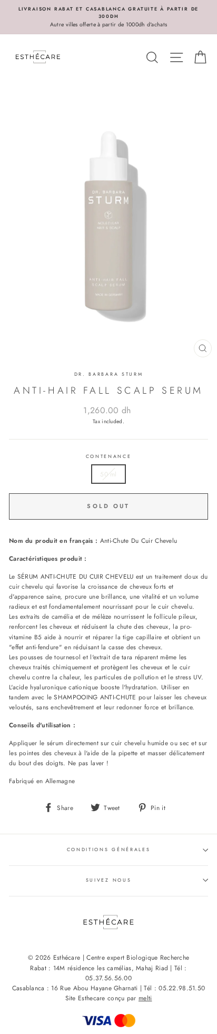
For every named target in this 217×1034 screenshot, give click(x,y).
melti (145, 998)
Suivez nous (108, 879)
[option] (108, 17)
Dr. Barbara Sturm (108, 373)
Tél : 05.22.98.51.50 (174, 988)
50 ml (108, 474)
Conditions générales (109, 849)
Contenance (109, 456)
